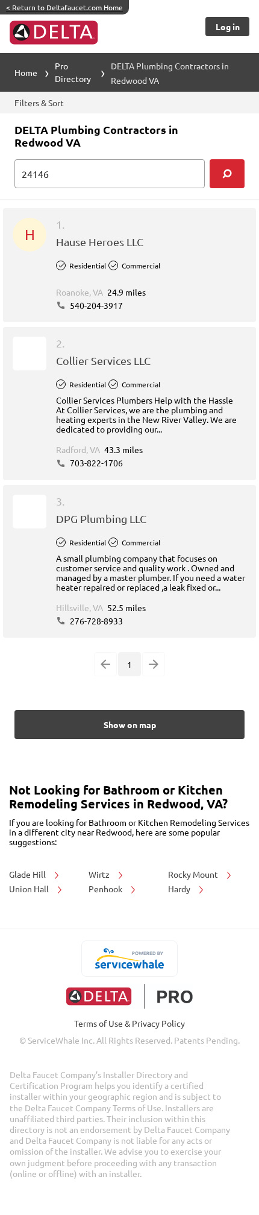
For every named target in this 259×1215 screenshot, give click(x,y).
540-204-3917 (95, 305)
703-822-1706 (95, 462)
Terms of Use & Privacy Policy (129, 1023)
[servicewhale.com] (129, 959)
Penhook (106, 888)
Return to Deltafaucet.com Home (64, 7)
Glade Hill (28, 874)
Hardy (180, 888)
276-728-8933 (95, 620)
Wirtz (100, 874)
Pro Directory (73, 72)
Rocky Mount (194, 874)
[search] (227, 173)
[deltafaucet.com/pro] (129, 996)
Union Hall (30, 888)
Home (25, 72)
